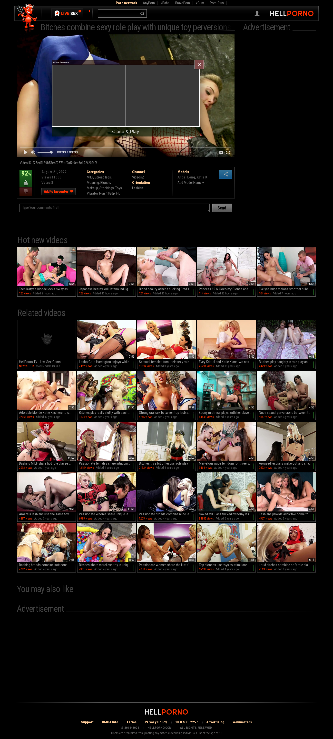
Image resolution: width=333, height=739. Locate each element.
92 (25, 177)
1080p (110, 193)
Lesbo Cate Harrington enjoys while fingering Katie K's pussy (107, 362)
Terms (132, 722)
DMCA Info (110, 722)
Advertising (215, 722)
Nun (102, 193)
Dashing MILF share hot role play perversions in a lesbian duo (47, 463)
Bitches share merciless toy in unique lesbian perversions (107, 565)
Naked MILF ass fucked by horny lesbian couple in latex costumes (227, 514)
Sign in (257, 13)
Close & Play (125, 131)
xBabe (165, 3)
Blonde (105, 182)
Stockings (106, 188)
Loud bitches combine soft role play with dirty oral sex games (287, 565)
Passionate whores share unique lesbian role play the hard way (107, 514)
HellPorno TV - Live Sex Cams (40, 362)
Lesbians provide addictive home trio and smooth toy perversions (287, 514)
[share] (225, 174)
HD (118, 193)
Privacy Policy (156, 722)
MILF (90, 177)
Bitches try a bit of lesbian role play (163, 463)
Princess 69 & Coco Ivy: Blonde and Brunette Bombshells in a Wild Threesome (227, 289)
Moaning (93, 182)
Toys (118, 188)
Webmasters (242, 722)
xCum (200, 3)
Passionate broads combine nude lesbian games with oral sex (167, 514)
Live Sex (67, 13)
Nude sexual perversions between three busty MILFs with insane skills (287, 412)
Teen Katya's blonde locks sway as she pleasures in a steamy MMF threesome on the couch (47, 289)
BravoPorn (182, 3)
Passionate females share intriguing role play (107, 463)
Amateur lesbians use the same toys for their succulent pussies (47, 514)
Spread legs (103, 177)
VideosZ (138, 177)
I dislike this (26, 191)
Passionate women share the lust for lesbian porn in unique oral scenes (167, 565)
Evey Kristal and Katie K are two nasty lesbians (227, 362)
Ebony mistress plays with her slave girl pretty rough (227, 412)
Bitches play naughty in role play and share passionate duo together (287, 362)
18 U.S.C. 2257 (186, 722)
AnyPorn (149, 3)
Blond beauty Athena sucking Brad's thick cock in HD (167, 289)
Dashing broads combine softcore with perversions (47, 565)
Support (87, 722)
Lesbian (137, 188)
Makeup (92, 188)
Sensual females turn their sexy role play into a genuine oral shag (167, 362)
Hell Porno (27, 18)
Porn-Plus (217, 3)
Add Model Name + (190, 182)
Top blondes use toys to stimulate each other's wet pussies (227, 565)
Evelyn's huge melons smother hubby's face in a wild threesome (287, 289)
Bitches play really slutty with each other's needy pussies (107, 412)
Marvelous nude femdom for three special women (227, 463)
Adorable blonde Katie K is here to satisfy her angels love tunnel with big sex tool (47, 412)
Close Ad (199, 64)
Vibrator (92, 193)
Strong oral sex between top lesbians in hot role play (167, 412)
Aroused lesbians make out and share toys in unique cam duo (287, 463)
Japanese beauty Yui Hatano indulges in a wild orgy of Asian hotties (107, 289)
